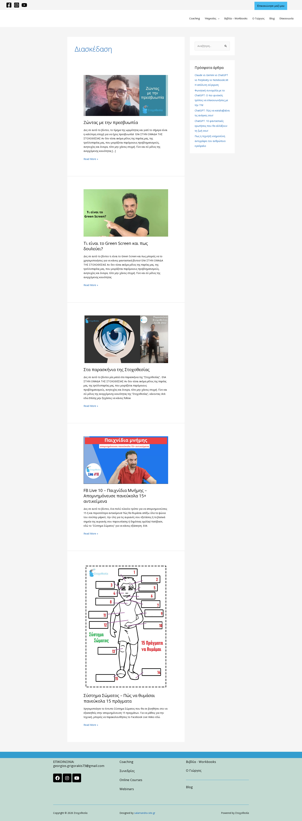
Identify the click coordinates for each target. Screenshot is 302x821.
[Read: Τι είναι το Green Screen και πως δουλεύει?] (126, 212)
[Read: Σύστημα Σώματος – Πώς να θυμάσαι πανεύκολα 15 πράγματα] (126, 626)
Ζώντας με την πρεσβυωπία (111, 122)
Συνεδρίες (127, 771)
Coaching (194, 18)
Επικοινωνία (286, 18)
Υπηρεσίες (210, 18)
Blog (272, 18)
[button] (275, 6)
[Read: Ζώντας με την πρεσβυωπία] (126, 95)
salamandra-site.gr (144, 813)
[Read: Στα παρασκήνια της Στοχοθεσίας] (126, 339)
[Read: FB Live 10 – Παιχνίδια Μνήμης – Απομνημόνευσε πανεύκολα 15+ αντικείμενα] (126, 459)
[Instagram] (16, 5)
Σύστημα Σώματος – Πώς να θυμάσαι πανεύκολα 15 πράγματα (119, 698)
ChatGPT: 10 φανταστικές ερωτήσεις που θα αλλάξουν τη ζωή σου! (211, 125)
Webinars (127, 789)
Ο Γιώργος (258, 18)
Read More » (91, 159)
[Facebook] (9, 5)
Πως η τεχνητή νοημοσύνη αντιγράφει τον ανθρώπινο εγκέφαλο (210, 141)
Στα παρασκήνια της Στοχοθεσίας (117, 369)
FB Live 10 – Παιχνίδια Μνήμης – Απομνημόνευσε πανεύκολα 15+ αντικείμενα (115, 495)
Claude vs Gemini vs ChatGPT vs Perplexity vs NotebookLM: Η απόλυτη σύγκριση (211, 79)
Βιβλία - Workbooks (201, 762)
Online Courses (131, 780)
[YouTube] (24, 5)
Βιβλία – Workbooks (235, 18)
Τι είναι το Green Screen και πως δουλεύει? (116, 245)
